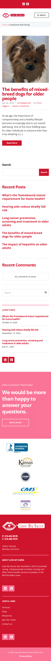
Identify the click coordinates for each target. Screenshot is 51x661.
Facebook (27, 4)
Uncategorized (24, 103)
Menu (42, 15)
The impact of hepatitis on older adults (24, 246)
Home (5, 24)
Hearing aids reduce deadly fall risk (24, 208)
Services (6, 607)
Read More (12, 143)
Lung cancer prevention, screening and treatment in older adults (25, 221)
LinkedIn (23, 4)
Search (6, 165)
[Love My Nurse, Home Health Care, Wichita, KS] (17, 448)
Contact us (7, 624)
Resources (7, 615)
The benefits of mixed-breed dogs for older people (25, 93)
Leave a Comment (20, 106)
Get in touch (15, 422)
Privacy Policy (25, 656)
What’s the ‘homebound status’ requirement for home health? (24, 196)
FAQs (4, 611)
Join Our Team (9, 619)
